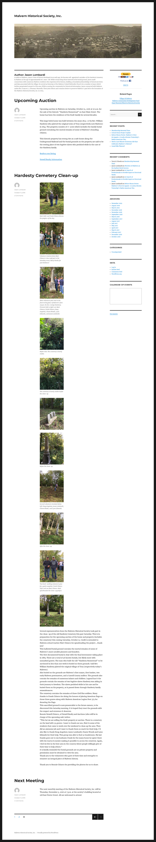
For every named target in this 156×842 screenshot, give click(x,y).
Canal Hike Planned (118, 146)
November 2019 (117, 203)
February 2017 (116, 232)
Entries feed (116, 269)
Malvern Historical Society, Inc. (38, 16)
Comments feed (117, 272)
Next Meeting (29, 780)
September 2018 (117, 214)
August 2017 (116, 221)
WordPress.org (117, 274)
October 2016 (116, 237)
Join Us (125, 85)
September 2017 (117, 219)
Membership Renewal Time (121, 130)
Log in (114, 267)
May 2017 (115, 226)
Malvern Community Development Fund (125, 101)
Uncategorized (116, 252)
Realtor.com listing (48, 153)
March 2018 (115, 217)
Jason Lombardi (20, 115)
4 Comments (18, 801)
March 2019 (116, 208)
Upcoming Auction (35, 100)
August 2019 (116, 206)
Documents (114, 314)
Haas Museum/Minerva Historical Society (126, 103)
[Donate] (126, 75)
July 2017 (115, 223)
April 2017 (115, 228)
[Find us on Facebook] (126, 81)
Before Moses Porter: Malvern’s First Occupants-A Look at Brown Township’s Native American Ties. (125, 137)
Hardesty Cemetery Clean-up (46, 175)
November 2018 (117, 212)
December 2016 (117, 234)
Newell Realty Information (51, 159)
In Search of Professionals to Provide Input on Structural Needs (126, 172)
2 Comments (18, 120)
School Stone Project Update (121, 133)
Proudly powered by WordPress (47, 833)
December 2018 (117, 210)
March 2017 (115, 230)
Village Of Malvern (126, 98)
